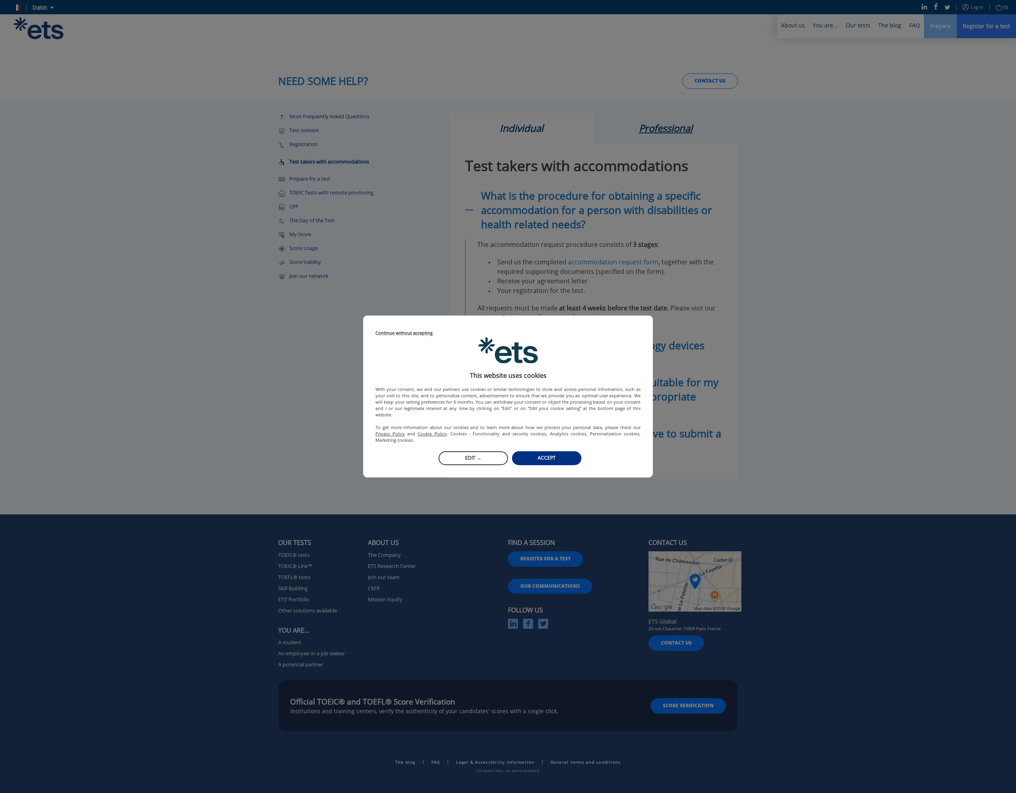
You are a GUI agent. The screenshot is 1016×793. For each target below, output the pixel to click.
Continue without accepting (404, 333)
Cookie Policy (432, 434)
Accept (547, 457)
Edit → (473, 457)
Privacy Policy (390, 434)
